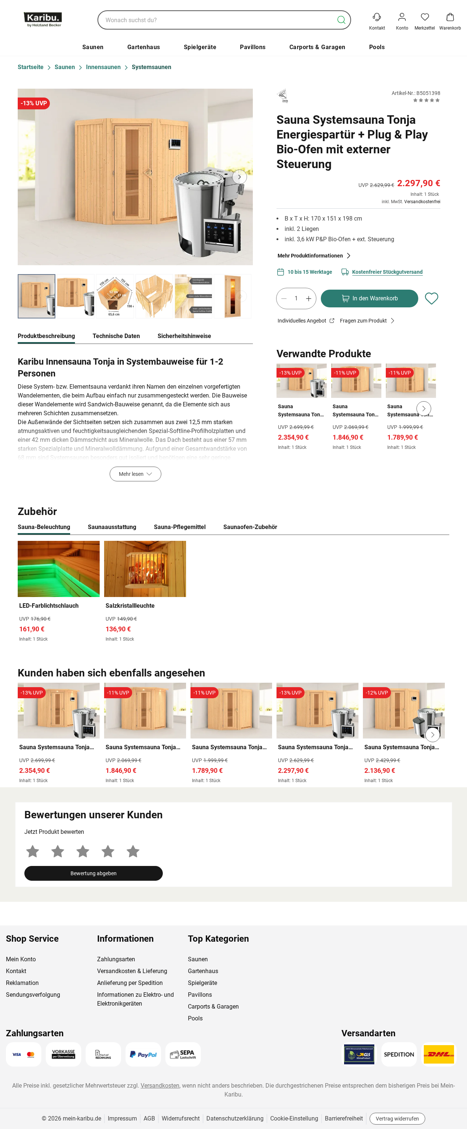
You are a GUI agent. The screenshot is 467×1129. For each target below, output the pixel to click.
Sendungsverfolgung (33, 994)
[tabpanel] (135, 417)
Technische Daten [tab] (116, 336)
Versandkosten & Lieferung (132, 971)
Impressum (122, 1118)
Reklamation (22, 982)
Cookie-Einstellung (294, 1118)
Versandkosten (160, 1085)
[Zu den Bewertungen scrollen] (426, 100)
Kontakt (16, 971)
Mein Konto (21, 959)
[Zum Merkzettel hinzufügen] (431, 298)
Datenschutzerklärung (235, 1118)
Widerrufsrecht (181, 1118)
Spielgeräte (200, 47)
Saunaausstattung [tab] (112, 527)
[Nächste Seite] (241, 296)
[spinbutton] (296, 298)
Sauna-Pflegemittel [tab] (180, 527)
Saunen (93, 47)
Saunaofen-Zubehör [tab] (250, 527)
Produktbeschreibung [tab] (46, 336)
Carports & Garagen (317, 47)
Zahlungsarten (116, 959)
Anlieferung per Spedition (130, 982)
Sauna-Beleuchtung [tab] (44, 527)
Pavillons (253, 47)
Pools (377, 47)
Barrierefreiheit (344, 1118)
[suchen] (341, 20)
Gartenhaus (143, 47)
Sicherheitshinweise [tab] (184, 336)
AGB (149, 1118)
